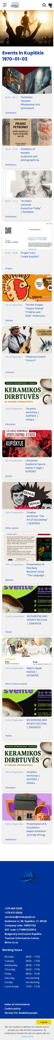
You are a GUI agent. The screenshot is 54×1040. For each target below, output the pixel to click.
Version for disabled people (21, 1013)
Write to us (11, 942)
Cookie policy (12, 1008)
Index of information (17, 1004)
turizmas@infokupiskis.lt (20, 917)
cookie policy (27, 1036)
